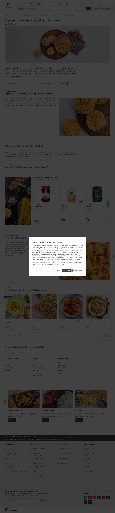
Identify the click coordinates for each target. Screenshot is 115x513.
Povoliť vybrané (77, 270)
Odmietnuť (57, 270)
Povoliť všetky (67, 270)
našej (35, 245)
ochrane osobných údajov (49, 264)
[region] (57, 256)
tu (64, 264)
